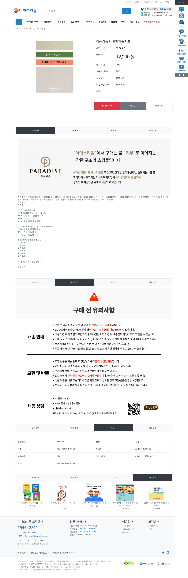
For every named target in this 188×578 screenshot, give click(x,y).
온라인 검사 (134, 22)
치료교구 (48, 22)
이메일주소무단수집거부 (63, 553)
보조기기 (89, 22)
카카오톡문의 (153, 526)
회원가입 (137, 2)
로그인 (129, 2)
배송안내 (125, 532)
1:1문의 (167, 2)
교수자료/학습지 (38, 29)
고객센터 (157, 2)
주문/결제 (126, 526)
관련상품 (152, 130)
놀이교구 (75, 22)
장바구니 (147, 2)
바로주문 (107, 105)
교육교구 (62, 22)
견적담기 (159, 105)
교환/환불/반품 (128, 529)
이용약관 (21, 553)
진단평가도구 (32, 22)
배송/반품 (74, 130)
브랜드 (113, 130)
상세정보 (35, 130)
